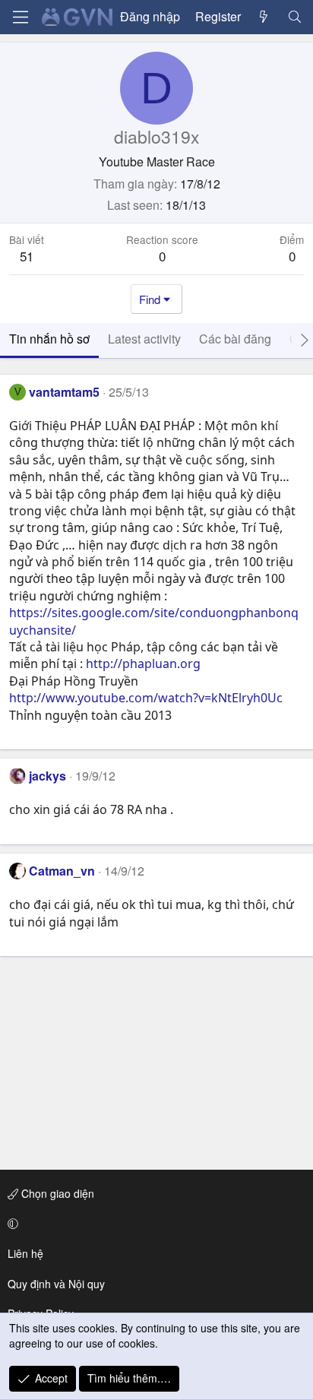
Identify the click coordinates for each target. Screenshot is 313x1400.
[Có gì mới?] (264, 17)
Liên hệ (25, 1253)
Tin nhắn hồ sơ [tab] (49, 338)
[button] (154, 1223)
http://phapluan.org (143, 663)
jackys (47, 775)
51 (26, 255)
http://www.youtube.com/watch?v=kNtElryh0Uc (146, 697)
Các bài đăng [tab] (235, 338)
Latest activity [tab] (144, 338)
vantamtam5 (64, 392)
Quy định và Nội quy (56, 1283)
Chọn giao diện (56, 1193)
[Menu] (20, 17)
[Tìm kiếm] (294, 17)
